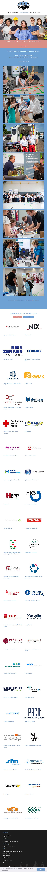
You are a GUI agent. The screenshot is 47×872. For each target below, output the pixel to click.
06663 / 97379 (6, 857)
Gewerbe (9, 12)
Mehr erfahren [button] (5, 870)
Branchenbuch (7, 835)
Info (31, 12)
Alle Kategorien (17, 317)
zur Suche (23, 46)
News (34, 12)
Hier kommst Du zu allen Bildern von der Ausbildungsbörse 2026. (23, 300)
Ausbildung (6, 844)
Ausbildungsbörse (24, 12)
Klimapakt (6, 836)
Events (38, 12)
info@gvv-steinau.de (7, 860)
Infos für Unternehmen (9, 846)
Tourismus (15, 12)
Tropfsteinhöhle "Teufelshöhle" (11, 841)
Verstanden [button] (41, 869)
